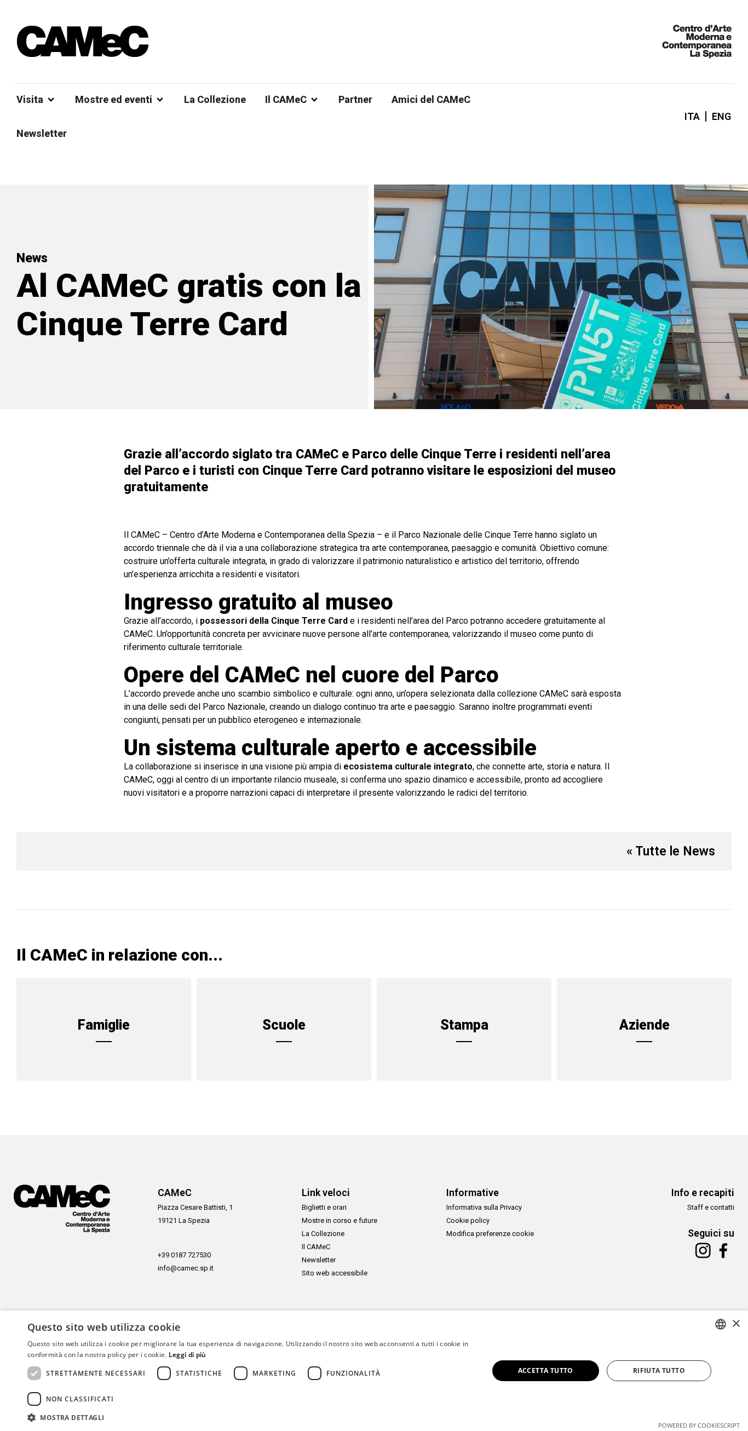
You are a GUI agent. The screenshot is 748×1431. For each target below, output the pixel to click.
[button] (250, 1417)
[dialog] (374, 1371)
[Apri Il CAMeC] (314, 99)
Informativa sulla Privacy (484, 1207)
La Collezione (323, 1233)
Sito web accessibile (334, 1273)
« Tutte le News (670, 851)
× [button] (736, 1324)
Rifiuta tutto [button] (659, 1370)
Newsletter (319, 1260)
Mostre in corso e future (339, 1220)
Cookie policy (468, 1220)
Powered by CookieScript (699, 1425)
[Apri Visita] (51, 99)
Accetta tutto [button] (545, 1370)
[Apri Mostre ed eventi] (160, 99)
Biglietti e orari (324, 1207)
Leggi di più (187, 1354)
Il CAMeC (316, 1247)
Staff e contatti (710, 1207)
